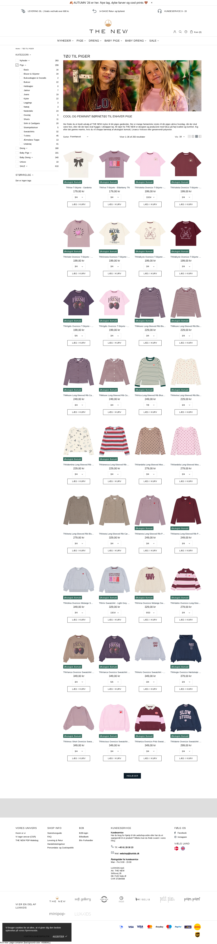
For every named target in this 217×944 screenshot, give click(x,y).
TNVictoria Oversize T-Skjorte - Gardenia (114, 257)
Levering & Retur (55, 840)
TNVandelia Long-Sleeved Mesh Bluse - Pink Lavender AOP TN (185, 464)
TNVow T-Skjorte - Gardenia (79, 187)
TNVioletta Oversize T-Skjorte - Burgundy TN (185, 187)
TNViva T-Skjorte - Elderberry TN (114, 187)
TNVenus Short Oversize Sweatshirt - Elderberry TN (78, 741)
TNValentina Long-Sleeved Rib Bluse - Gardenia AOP (78, 464)
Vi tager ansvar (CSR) (26, 837)
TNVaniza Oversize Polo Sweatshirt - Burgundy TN (150, 741)
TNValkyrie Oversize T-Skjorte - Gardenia (150, 257)
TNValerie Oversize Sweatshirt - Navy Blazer (185, 741)
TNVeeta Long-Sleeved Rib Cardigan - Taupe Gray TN (114, 534)
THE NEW (108, 26)
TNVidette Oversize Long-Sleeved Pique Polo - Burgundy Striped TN (185, 603)
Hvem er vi (21, 833)
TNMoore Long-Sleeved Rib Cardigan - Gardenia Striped (114, 395)
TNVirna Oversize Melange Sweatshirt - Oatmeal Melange (150, 603)
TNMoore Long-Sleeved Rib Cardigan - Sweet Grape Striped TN (78, 395)
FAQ (49, 837)
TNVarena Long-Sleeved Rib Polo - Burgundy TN (185, 534)
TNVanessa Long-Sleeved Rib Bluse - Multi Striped (114, 464)
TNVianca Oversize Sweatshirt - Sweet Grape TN (114, 672)
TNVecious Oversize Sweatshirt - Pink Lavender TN (114, 741)
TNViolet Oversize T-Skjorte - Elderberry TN (78, 257)
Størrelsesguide (54, 833)
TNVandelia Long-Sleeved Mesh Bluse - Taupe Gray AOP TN (150, 464)
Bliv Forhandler (86, 840)
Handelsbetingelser (56, 844)
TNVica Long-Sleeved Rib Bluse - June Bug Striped (150, 395)
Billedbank (84, 837)
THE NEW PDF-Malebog (27, 840)
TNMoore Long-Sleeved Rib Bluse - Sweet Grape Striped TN (150, 326)
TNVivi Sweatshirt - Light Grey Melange (114, 603)
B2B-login (83, 833)
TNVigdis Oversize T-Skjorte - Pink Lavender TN (114, 326)
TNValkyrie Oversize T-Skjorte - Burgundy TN (185, 257)
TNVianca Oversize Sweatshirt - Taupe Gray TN (78, 672)
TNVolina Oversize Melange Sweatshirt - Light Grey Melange (78, 603)
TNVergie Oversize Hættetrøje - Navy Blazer (185, 672)
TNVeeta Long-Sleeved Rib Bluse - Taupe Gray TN (78, 534)
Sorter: (66, 137)
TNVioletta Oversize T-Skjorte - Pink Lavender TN (150, 187)
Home (18, 48)
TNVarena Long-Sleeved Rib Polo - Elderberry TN (150, 534)
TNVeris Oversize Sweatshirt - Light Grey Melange (150, 672)
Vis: (177, 137)
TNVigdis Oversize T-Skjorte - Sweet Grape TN (78, 326)
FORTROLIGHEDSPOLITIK (37, 936)
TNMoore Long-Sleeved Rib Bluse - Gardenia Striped (185, 326)
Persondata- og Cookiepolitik (60, 847)
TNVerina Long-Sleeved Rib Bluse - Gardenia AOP (185, 395)
